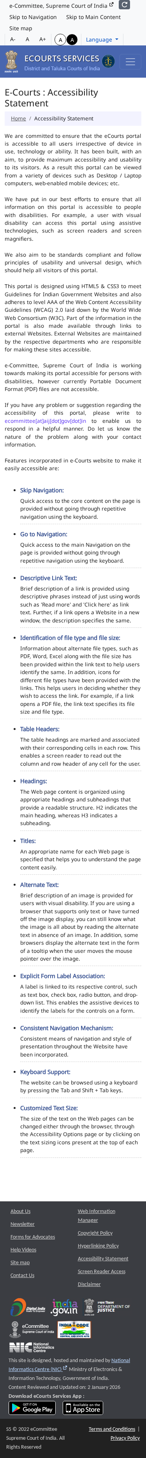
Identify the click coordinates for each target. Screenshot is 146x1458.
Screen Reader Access (101, 1271)
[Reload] (124, 4)
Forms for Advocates (33, 1237)
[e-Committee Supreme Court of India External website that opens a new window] (32, 1331)
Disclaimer (89, 1284)
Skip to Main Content (93, 17)
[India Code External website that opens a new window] (74, 1331)
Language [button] (100, 39)
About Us (20, 1211)
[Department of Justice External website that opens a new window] (107, 1309)
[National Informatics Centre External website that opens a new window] (32, 1349)
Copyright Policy (95, 1233)
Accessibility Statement (103, 1259)
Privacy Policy (125, 1438)
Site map (20, 28)
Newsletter (23, 1224)
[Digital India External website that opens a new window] (28, 1309)
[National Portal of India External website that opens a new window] (64, 1309)
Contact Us (22, 1275)
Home (18, 118)
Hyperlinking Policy (98, 1246)
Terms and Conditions (112, 1429)
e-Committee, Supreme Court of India (59, 5)
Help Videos (23, 1250)
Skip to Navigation (33, 17)
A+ (42, 39)
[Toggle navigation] (130, 62)
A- (13, 39)
